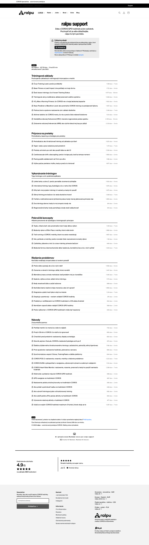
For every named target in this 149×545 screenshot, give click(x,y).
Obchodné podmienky (63, 520)
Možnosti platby (61, 515)
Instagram (59, 501)
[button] (41, 13)
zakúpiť (80, 55)
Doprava (58, 512)
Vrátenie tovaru (61, 518)
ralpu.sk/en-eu (101, 499)
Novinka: (30, 6)
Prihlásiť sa (61, 47)
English (130, 5)
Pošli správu (87, 419)
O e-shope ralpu (61, 509)
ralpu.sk (98, 494)
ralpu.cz (98, 504)
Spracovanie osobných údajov (66, 523)
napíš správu (59, 53)
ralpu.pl (98, 509)
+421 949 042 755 (62, 495)
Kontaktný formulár (62, 498)
